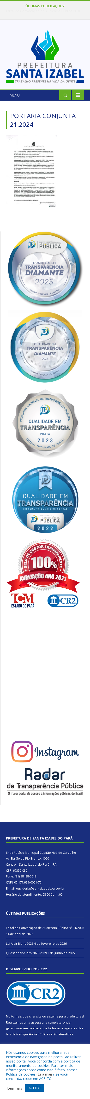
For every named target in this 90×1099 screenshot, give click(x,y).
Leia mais (45, 1074)
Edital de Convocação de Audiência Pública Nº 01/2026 (45, 928)
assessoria (39, 1022)
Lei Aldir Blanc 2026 (44, 11)
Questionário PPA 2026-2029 (26, 953)
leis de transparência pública (27, 1034)
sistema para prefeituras (65, 1016)
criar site (35, 1016)
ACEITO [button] (35, 1087)
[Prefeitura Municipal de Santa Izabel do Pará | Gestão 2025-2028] (45, 55)
